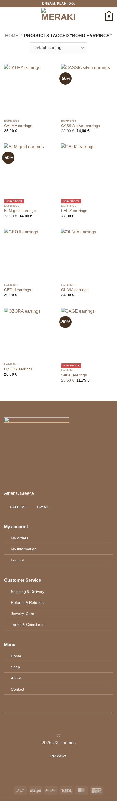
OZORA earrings (18, 369)
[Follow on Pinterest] (65, 725)
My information (23, 549)
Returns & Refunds (27, 602)
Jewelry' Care (22, 613)
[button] (7, 16)
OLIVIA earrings (74, 290)
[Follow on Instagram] (58, 725)
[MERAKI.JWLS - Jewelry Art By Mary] (58, 16)
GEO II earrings (17, 290)
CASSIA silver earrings (80, 126)
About (16, 678)
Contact (17, 689)
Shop (15, 667)
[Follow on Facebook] (52, 725)
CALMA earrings (18, 126)
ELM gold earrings (20, 211)
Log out (17, 560)
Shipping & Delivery (27, 591)
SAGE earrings (74, 375)
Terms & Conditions (27, 624)
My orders (19, 538)
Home (11, 35)
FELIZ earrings (74, 211)
